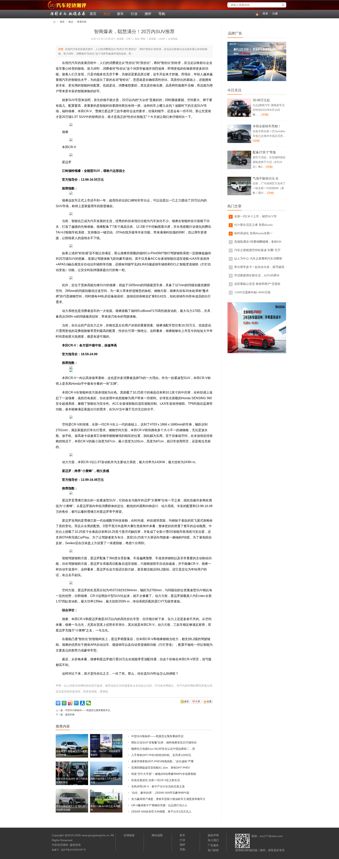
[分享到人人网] (82, 703)
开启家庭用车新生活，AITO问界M (256, 275)
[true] (284, 5)
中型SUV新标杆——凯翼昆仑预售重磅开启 (87, 710)
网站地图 (157, 835)
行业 (134, 14)
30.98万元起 (261, 100)
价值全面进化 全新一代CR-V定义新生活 (155, 780)
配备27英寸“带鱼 (264, 152)
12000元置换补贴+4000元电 (252, 292)
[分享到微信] (88, 703)
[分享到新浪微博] (70, 703)
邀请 (186, 701)
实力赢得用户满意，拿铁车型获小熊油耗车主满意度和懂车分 (168, 799)
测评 (148, 14)
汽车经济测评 (54, 9)
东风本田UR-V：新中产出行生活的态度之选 (158, 786)
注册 (275, 13)
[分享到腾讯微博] (76, 703)
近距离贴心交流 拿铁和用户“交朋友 (257, 283)
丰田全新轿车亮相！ (267, 126)
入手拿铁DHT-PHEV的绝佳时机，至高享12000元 (161, 755)
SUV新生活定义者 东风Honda (253, 224)
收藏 (209, 701)
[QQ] (256, 13)
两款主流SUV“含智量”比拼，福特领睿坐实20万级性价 (164, 742)
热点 (106, 14)
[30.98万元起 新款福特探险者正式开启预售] (239, 116)
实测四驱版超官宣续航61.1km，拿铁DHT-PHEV (160, 767)
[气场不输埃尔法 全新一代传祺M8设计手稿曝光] (239, 194)
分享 (197, 701)
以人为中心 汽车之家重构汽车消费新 (258, 258)
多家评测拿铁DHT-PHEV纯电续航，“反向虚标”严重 (162, 761)
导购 (161, 14)
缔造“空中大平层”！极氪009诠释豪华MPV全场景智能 (163, 773)
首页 (93, 14)
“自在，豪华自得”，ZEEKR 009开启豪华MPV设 (160, 792)
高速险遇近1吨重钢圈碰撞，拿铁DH (257, 241)
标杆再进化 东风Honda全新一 (253, 233)
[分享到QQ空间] (64, 703)
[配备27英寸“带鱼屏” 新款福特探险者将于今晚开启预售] (239, 168)
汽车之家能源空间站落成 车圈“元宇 (257, 250)
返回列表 (70, 714)
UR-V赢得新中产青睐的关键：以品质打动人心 (159, 805)
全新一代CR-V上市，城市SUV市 (255, 216)
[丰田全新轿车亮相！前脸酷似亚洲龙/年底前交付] (239, 142)
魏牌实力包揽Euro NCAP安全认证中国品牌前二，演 (163, 748)
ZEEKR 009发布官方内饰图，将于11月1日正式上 (161, 811)
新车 (120, 14)
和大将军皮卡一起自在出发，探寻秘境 (259, 267)
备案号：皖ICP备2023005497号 (69, 849)
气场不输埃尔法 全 (266, 178)
